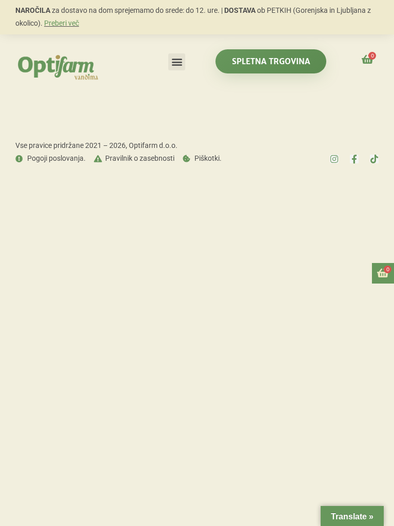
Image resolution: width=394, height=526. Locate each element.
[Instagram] (334, 159)
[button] (176, 61)
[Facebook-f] (354, 159)
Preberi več (61, 23)
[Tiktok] (374, 159)
